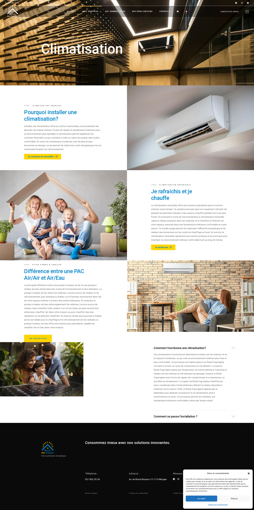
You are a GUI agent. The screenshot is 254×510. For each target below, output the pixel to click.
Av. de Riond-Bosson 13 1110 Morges (148, 479)
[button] (248, 473)
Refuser (234, 498)
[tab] (195, 347)
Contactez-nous (230, 12)
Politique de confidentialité (218, 505)
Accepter (201, 498)
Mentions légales (91, 493)
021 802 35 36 (92, 479)
